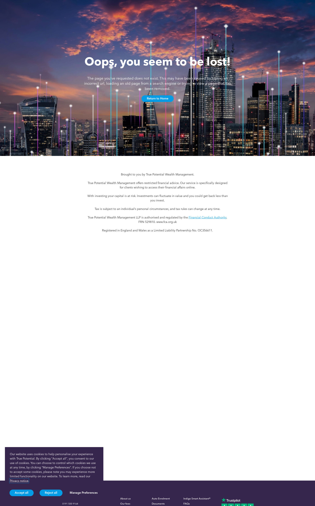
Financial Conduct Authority (207, 217)
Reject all (51, 493)
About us (125, 498)
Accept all (21, 493)
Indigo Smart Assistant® (196, 498)
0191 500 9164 (70, 503)
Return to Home (157, 98)
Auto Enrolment (161, 498)
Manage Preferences (84, 493)
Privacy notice (19, 481)
